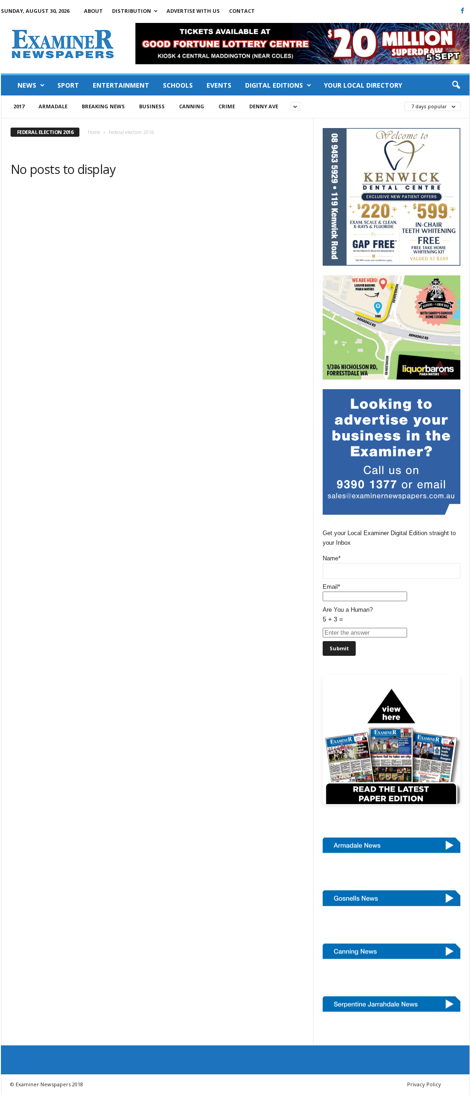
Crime (226, 106)
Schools (178, 85)
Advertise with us (193, 10)
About (93, 10)
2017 (18, 106)
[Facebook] (462, 10)
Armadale (53, 106)
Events (219, 85)
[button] (456, 85)
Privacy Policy (424, 1084)
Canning (191, 106)
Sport (68, 85)
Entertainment (121, 85)
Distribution (131, 10)
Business (152, 106)
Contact (242, 10)
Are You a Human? (348, 614)
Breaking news (103, 106)
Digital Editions (274, 85)
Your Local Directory (363, 85)
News (26, 85)
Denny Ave (263, 106)
